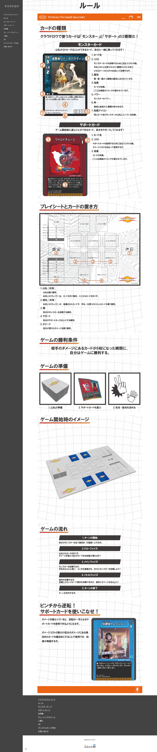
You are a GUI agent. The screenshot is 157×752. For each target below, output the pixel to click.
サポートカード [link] (9, 25)
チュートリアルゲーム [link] (11, 32)
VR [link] (5, 39)
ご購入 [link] (6, 36)
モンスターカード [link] (9, 22)
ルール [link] (6, 18)
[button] (155, 2)
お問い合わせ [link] (8, 47)
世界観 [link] (6, 29)
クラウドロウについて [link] (11, 15)
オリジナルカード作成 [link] (11, 43)
